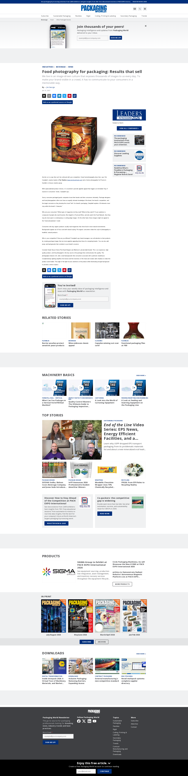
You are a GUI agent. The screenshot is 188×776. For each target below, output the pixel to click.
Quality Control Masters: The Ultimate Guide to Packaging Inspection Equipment (80, 404)
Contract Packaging (103, 676)
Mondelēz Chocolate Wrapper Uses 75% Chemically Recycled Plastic (104, 484)
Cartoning (99, 398)
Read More (104, 514)
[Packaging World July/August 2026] (53, 616)
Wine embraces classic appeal (78, 344)
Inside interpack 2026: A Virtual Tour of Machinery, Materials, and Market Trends (54, 681)
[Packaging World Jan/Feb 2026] (134, 616)
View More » (141, 375)
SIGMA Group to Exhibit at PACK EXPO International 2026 (92, 565)
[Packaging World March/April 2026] (107, 616)
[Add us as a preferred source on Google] (75, 96)
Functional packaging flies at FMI (133, 344)
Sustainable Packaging (113, 421)
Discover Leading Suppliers (121, 154)
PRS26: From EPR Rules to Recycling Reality (133, 483)
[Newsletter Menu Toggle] (135, 9)
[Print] (44, 96)
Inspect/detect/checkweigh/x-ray (81, 398)
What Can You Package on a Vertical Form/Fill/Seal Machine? (54, 402)
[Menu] (145, 9)
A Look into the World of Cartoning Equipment (106, 401)
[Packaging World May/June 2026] (80, 616)
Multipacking (126, 676)
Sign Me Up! (116, 38)
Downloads (73, 676)
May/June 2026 (80, 635)
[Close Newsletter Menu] (145, 26)
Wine (70, 67)
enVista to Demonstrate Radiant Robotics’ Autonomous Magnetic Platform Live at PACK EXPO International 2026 (127, 574)
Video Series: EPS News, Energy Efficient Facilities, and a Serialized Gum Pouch (124, 432)
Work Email (62, 295)
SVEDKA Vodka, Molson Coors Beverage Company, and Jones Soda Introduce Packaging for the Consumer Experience (54, 484)
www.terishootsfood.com (75, 180)
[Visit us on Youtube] (94, 721)
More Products (122, 584)
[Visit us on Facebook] (79, 721)
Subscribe (86, 642)
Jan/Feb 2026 (134, 635)
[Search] (140, 9)
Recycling (125, 480)
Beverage (61, 67)
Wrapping (99, 480)
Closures (98, 341)
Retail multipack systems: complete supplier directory (133, 680)
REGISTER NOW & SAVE (56, 523)
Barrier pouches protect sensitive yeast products (53, 344)
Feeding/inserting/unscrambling (134, 398)
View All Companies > (129, 128)
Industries (47, 67)
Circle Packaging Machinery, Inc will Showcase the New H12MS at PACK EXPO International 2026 (129, 564)
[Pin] (69, 96)
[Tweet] (64, 96)
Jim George (50, 87)
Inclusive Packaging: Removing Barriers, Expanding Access (78, 680)
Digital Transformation (52, 676)
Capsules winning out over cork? (107, 344)
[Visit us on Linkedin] (89, 721)
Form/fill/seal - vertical (52, 398)
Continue (104, 771)
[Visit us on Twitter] (84, 721)
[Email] (49, 96)
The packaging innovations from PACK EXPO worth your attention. (121, 141)
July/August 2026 (53, 635)
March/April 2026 (107, 635)
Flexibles (45, 341)
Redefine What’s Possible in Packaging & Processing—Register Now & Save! (123, 171)
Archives (102, 642)
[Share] (54, 96)
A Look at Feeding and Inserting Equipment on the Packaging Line (132, 402)
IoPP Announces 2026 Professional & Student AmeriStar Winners (79, 484)
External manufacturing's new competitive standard (107, 679)
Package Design (48, 480)
